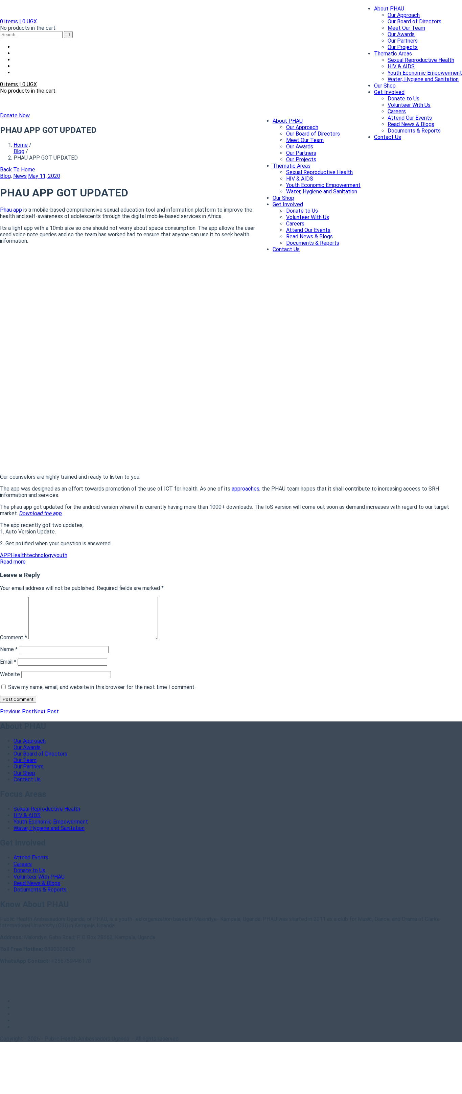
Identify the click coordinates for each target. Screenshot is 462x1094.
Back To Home (17, 169)
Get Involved (389, 92)
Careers (397, 111)
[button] (18, 21)
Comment (13, 637)
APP (5, 555)
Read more (13, 561)
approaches (245, 488)
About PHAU (389, 8)
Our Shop (385, 85)
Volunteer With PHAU (39, 877)
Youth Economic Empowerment (425, 73)
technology (40, 555)
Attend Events (31, 857)
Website (10, 674)
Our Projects (403, 47)
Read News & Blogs (411, 124)
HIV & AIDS (401, 66)
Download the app (40, 513)
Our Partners (403, 41)
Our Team (25, 760)
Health (19, 555)
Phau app (11, 210)
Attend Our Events (410, 118)
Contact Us (387, 137)
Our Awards (401, 34)
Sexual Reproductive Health (421, 60)
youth (60, 555)
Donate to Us (403, 98)
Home (21, 145)
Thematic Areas (393, 53)
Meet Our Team (406, 28)
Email (8, 662)
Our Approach (404, 15)
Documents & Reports (414, 130)
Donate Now (15, 115)
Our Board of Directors (414, 21)
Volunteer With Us (409, 105)
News (20, 176)
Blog (19, 151)
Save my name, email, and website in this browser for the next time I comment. (101, 687)
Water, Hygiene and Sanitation (423, 79)
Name (9, 649)
